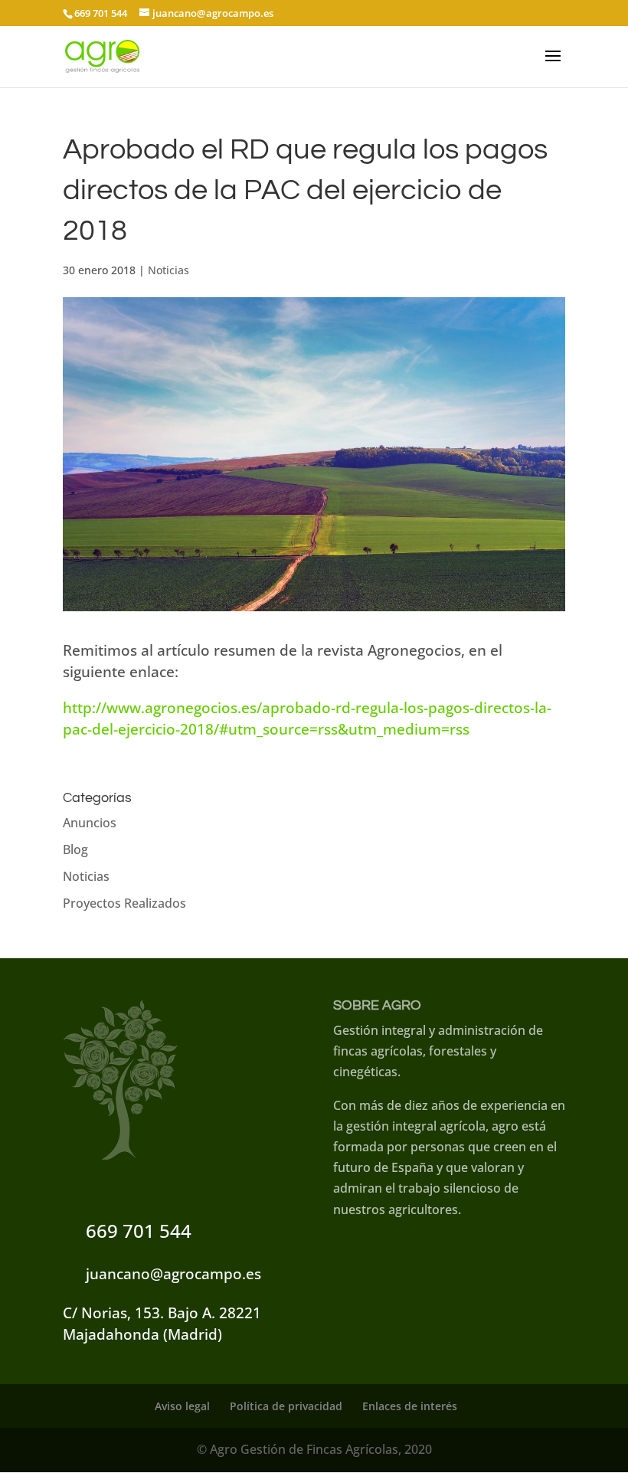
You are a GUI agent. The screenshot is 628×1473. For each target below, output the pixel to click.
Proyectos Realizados (124, 903)
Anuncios (89, 822)
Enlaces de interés (409, 1406)
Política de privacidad (286, 1406)
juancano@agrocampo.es (173, 1273)
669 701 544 (138, 1230)
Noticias (168, 270)
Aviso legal (182, 1406)
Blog (75, 849)
